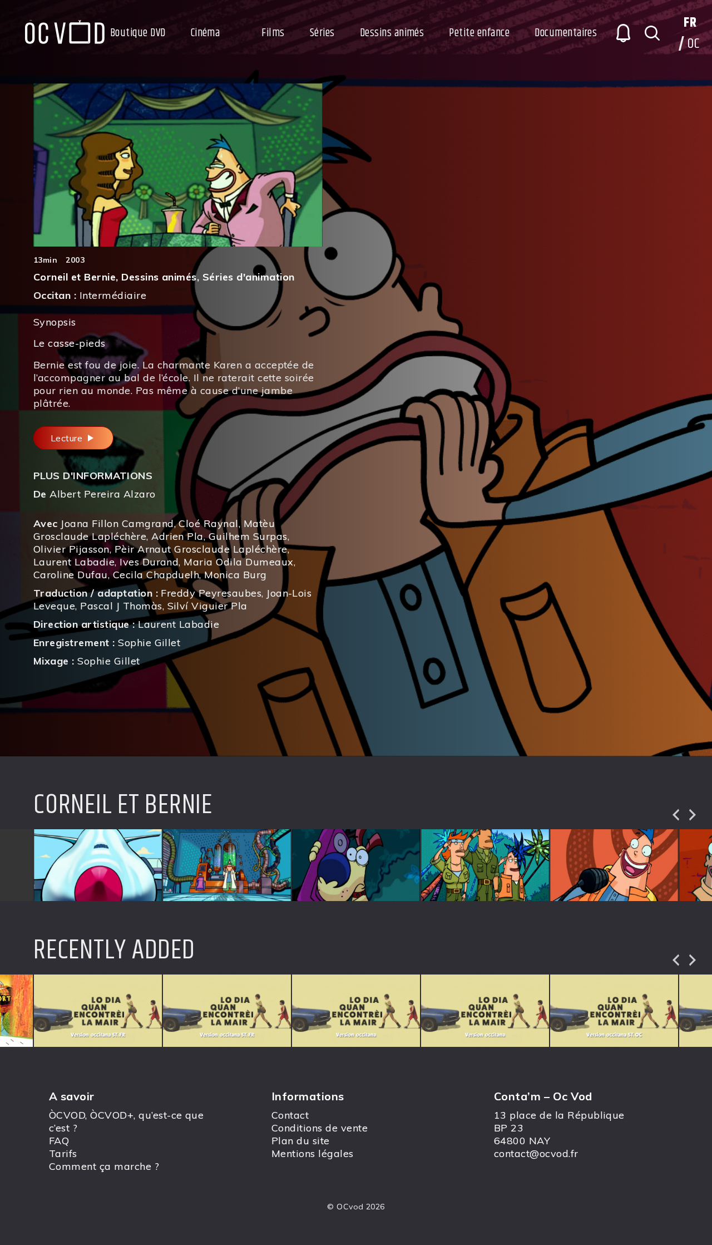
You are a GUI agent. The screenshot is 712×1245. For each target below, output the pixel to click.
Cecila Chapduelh (156, 574)
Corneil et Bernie (74, 276)
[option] (98, 865)
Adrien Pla (177, 536)
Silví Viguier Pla (207, 605)
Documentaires (566, 33)
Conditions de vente (319, 1127)
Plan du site (300, 1140)
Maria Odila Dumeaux (238, 561)
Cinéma (205, 33)
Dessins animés (392, 33)
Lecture (68, 438)
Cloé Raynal (208, 523)
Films (272, 33)
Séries (322, 33)
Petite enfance (479, 33)
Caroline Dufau (70, 574)
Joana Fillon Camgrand (117, 523)
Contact (290, 1115)
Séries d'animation (248, 276)
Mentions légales (312, 1153)
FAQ (59, 1140)
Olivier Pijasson (71, 549)
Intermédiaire (113, 295)
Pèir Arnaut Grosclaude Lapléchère (201, 549)
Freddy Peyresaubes (211, 593)
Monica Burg (235, 574)
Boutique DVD (138, 33)
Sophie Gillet (149, 642)
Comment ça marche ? (104, 1166)
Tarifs (63, 1153)
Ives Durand (149, 561)
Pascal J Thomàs (121, 605)
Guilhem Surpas (248, 536)
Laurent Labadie (74, 561)
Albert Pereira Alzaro (102, 494)
